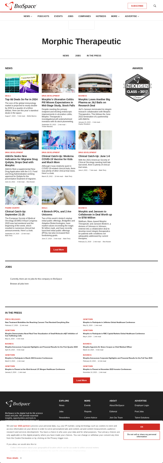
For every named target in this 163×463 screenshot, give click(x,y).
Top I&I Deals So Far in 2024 (21, 99)
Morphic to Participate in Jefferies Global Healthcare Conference (109, 322)
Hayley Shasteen (84, 124)
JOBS (78, 56)
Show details (12, 458)
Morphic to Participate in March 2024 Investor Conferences (29, 358)
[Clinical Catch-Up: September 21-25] (22, 195)
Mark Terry (68, 176)
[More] (31, 16)
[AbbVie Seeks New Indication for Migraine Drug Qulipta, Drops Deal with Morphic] (22, 139)
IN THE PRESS (94, 56)
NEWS (66, 56)
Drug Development (51, 96)
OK (141, 427)
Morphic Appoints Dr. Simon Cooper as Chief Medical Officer (107, 347)
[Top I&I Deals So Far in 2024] (22, 83)
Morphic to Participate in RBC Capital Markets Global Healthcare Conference (114, 334)
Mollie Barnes (32, 116)
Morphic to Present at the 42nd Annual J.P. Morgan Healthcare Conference (35, 369)
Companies (84, 16)
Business (82, 96)
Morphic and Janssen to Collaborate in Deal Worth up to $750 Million (95, 214)
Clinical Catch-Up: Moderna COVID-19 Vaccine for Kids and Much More (57, 159)
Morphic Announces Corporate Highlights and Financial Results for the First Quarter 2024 (41, 347)
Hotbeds (101, 16)
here (27, 284)
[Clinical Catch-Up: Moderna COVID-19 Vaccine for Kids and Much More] (58, 139)
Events (58, 16)
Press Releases (12, 319)
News (27, 16)
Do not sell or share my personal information (141, 435)
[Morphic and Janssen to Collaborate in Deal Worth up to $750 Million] (95, 195)
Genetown (88, 319)
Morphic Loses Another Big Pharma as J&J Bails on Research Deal (94, 102)
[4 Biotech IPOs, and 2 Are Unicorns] (58, 195)
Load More (58, 250)
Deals (8, 96)
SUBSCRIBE (137, 6)
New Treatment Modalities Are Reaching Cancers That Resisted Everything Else (37, 322)
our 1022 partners (22, 426)
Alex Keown (30, 182)
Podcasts (43, 16)
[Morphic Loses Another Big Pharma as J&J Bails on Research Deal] (95, 83)
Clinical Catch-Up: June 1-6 (94, 156)
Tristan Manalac (47, 126)
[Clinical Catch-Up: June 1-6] (95, 139)
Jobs (70, 16)
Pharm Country (12, 208)
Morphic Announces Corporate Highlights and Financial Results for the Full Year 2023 (117, 358)
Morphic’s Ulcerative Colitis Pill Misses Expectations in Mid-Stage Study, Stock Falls (58, 102)
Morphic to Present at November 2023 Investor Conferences (107, 369)
